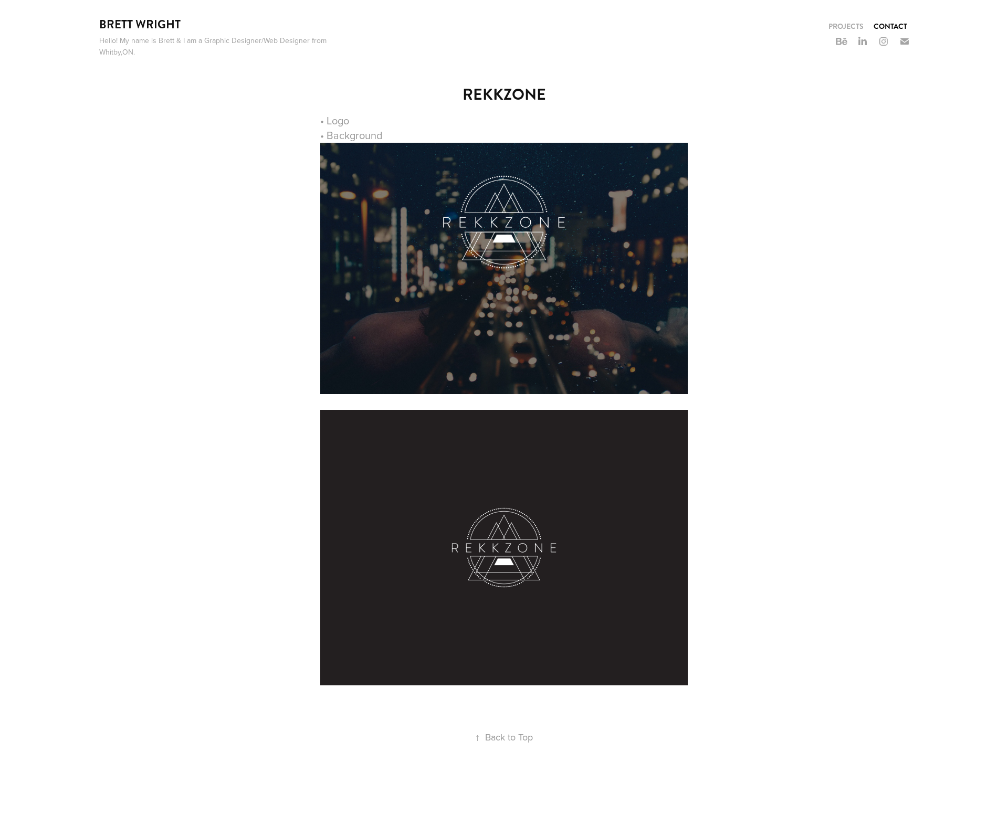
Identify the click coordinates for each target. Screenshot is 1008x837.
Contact (890, 26)
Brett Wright (140, 24)
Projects (846, 26)
